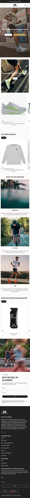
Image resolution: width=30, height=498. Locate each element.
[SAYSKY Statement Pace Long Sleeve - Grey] (14, 154)
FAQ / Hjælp (3, 440)
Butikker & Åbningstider (6, 453)
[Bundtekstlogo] (4, 412)
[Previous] (1, 1)
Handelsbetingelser (5, 445)
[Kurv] (28, 5)
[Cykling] (15, 231)
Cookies (3, 450)
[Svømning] (15, 194)
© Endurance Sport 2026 (6, 495)
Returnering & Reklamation (7, 443)
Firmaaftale (3, 455)
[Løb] (15, 269)
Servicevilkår (21, 401)
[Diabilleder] (15, 32)
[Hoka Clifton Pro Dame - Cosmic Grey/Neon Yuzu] (14, 108)
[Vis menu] (1, 5)
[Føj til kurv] (2, 330)
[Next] (28, 1)
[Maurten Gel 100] (14, 318)
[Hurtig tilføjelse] (2, 120)
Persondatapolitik (5, 448)
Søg (2, 460)
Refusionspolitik (4, 465)
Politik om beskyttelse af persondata (9, 401)
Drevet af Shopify (17, 495)
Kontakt (3, 437)
